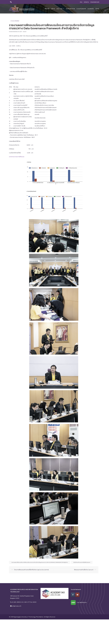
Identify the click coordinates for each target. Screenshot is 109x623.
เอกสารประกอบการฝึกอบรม (16, 157)
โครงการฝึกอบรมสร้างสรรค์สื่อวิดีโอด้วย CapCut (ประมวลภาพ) (31, 570)
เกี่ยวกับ (47, 9)
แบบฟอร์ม (91, 9)
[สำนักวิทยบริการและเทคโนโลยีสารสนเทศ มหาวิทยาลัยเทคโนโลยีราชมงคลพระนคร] (21, 9)
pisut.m (24, 31)
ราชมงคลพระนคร (94, 2)
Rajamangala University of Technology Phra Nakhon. (28, 617)
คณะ (81, 2)
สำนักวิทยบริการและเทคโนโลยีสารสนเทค (81, 562)
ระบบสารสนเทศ (81, 9)
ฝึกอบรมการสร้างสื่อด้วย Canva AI (83, 570)
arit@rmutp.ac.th (16, 606)
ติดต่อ (97, 9)
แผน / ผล (59, 9)
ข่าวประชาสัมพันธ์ (15, 21)
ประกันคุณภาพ (70, 9)
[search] (11, 2)
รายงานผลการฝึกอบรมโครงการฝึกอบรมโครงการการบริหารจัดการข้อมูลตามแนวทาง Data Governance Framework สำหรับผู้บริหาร (39, 562)
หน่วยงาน (86, 2)
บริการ (53, 9)
